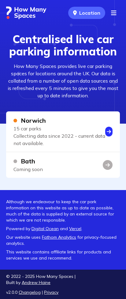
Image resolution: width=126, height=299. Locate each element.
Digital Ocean (45, 228)
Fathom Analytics (59, 237)
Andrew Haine (36, 282)
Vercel (75, 228)
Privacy (51, 292)
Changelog (30, 292)
